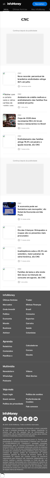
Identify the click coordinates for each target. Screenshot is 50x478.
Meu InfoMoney (38, 9)
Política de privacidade (13, 404)
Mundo (6, 323)
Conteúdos (8, 351)
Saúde (29, 328)
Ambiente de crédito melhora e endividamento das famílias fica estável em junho (32, 100)
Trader (29, 300)
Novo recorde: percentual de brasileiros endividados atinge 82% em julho (32, 79)
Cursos (29, 350)
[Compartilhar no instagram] (5, 419)
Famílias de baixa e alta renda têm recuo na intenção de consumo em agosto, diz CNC (31, 275)
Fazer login (8, 394)
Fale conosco (32, 406)
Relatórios (7, 346)
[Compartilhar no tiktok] (30, 419)
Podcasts (7, 380)
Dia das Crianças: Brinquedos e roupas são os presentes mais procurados (32, 233)
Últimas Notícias (20, 9)
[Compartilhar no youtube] (35, 419)
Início (6, 9)
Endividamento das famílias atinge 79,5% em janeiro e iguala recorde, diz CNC (30, 142)
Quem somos (9, 399)
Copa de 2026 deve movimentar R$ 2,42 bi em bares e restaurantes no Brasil (32, 121)
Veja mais (8, 389)
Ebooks (29, 355)
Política (6, 314)
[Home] (14, 4)
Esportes (30, 318)
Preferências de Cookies (33, 400)
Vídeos (29, 371)
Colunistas (31, 333)
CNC (25, 19)
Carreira (29, 323)
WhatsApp (7, 376)
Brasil (28, 309)
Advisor (6, 333)
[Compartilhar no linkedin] (20, 419)
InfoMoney (9, 295)
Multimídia (8, 366)
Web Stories (31, 376)
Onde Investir (9, 309)
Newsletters (39, 4)
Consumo (30, 314)
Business (7, 328)
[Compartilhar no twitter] (15, 419)
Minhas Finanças (33, 304)
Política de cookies (34, 394)
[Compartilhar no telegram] (25, 419)
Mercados (7, 304)
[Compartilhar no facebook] (10, 419)
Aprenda (7, 341)
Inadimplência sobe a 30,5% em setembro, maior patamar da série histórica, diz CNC (32, 254)
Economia (7, 318)
